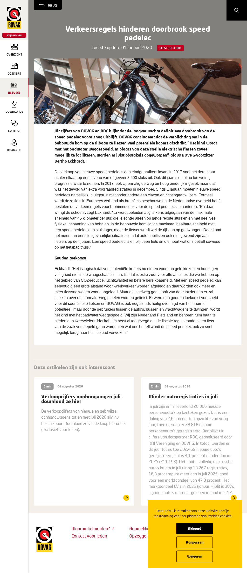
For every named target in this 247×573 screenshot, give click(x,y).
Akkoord (194, 528)
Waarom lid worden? (90, 528)
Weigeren (194, 556)
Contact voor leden (89, 535)
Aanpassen (194, 542)
